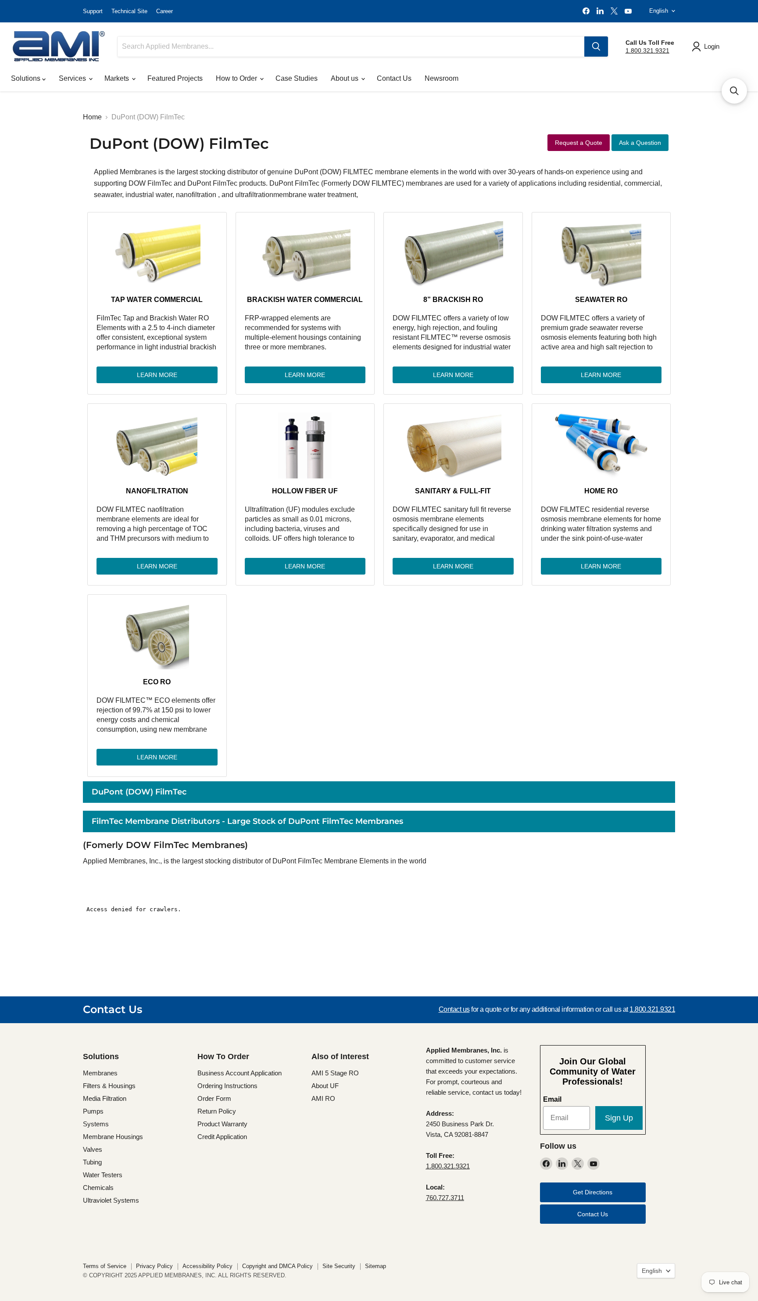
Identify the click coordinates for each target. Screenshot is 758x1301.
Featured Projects (175, 78)
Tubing (92, 1162)
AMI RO (323, 1098)
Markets (117, 78)
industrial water (148, 194)
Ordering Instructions (227, 1085)
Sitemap (375, 1266)
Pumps (93, 1111)
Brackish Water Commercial (305, 299)
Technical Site (129, 11)
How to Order (237, 78)
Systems (96, 1124)
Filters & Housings (109, 1085)
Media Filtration (104, 1098)
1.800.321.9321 (647, 50)
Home (92, 117)
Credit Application (222, 1136)
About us (345, 78)
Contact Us (394, 78)
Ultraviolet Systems (111, 1200)
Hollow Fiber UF (305, 491)
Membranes (100, 1073)
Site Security (338, 1266)
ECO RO (157, 682)
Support (93, 11)
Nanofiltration (157, 491)
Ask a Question (640, 142)
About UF (325, 1085)
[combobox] (351, 46)
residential (604, 183)
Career (164, 11)
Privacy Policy (154, 1266)
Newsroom (441, 78)
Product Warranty (222, 1124)
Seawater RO (601, 299)
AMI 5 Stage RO (335, 1073)
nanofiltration (197, 194)
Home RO (601, 491)
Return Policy (216, 1111)
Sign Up (619, 1118)
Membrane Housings (113, 1136)
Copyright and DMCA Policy (277, 1266)
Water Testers (102, 1175)
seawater (108, 194)
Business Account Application (239, 1073)
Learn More (157, 374)
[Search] (596, 46)
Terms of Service (104, 1266)
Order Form (214, 1098)
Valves (92, 1149)
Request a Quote (578, 142)
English (658, 10)
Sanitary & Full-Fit (453, 491)
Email (552, 1099)
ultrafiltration (254, 194)
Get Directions (592, 1192)
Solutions (26, 78)
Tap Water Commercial (157, 299)
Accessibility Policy (207, 1266)
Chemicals (98, 1187)
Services (73, 78)
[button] (734, 91)
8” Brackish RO (453, 299)
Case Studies (296, 78)
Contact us (454, 1009)
